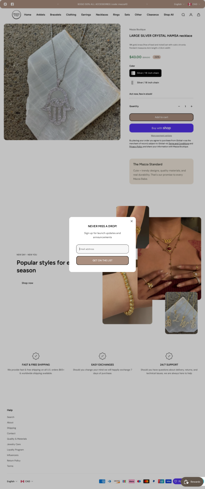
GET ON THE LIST (102, 260)
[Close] (132, 221)
